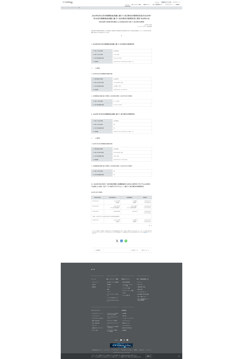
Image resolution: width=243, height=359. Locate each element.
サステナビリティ (95, 310)
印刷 (94, 269)
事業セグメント (126, 279)
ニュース (67, 7)
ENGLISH (179, 2)
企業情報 (124, 310)
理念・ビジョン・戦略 (112, 279)
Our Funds (157, 2)
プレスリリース (73, 7)
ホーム (63, 7)
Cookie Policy (127, 355)
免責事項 (145, 232)
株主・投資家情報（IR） (143, 279)
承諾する (149, 356)
